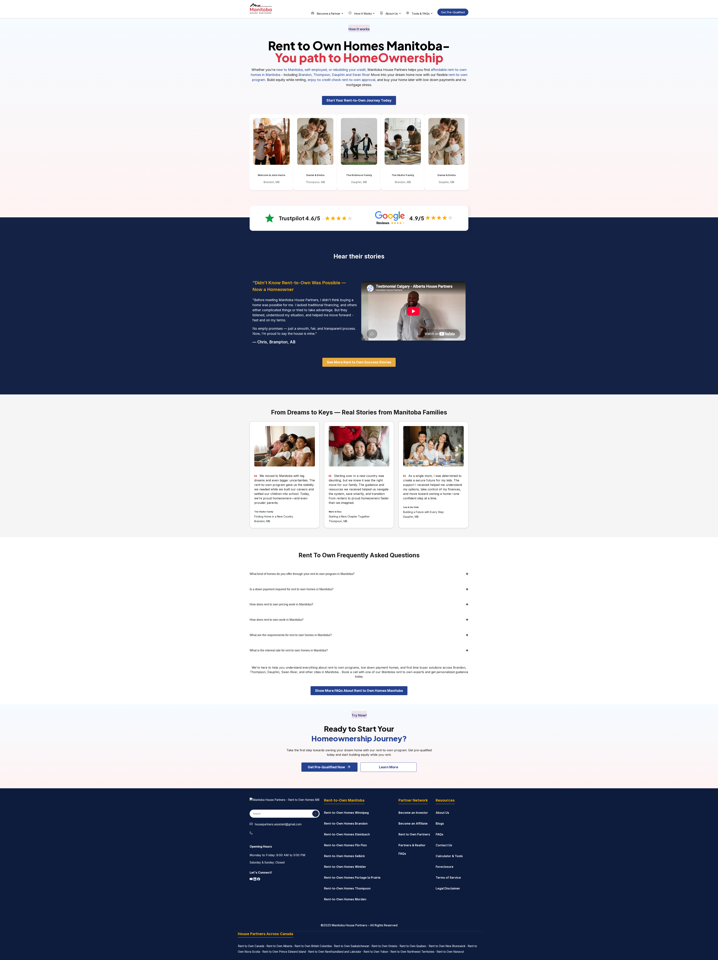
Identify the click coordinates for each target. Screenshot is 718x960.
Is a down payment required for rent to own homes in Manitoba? (291, 589)
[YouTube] (251, 879)
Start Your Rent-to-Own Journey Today (359, 100)
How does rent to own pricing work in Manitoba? (281, 604)
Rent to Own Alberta (279, 946)
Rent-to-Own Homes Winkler (345, 867)
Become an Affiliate (413, 823)
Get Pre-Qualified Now (326, 767)
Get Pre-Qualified (453, 12)
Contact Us (444, 845)
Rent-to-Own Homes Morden (345, 899)
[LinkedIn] (255, 879)
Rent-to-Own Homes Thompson (347, 888)
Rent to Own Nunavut (450, 951)
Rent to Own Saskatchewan (351, 946)
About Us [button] (391, 13)
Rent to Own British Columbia (313, 946)
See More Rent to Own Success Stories (359, 362)
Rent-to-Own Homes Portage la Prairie (352, 877)
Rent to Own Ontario (384, 946)
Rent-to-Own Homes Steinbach (347, 834)
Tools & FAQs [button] (420, 13)
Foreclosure (444, 867)
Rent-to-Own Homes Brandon (346, 823)
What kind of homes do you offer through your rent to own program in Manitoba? (302, 573)
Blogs (440, 823)
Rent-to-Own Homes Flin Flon (345, 845)
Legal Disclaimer (448, 888)
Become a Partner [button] (328, 13)
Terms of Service (448, 877)
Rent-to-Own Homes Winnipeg (346, 812)
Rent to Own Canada (251, 946)
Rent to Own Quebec (413, 946)
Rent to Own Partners (414, 834)
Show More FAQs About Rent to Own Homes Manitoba (359, 691)
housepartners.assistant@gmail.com (278, 824)
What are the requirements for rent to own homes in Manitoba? (291, 635)
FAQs (439, 834)
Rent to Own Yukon (375, 951)
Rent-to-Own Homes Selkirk (344, 856)
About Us (442, 812)
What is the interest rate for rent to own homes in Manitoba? (289, 650)
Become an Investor (413, 812)
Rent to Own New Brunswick (447, 946)
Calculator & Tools (449, 856)
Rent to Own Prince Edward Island (284, 951)
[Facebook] (258, 879)
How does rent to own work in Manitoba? (276, 619)
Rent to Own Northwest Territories (412, 951)
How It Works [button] (363, 13)
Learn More (388, 767)
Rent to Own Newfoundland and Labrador (334, 951)
